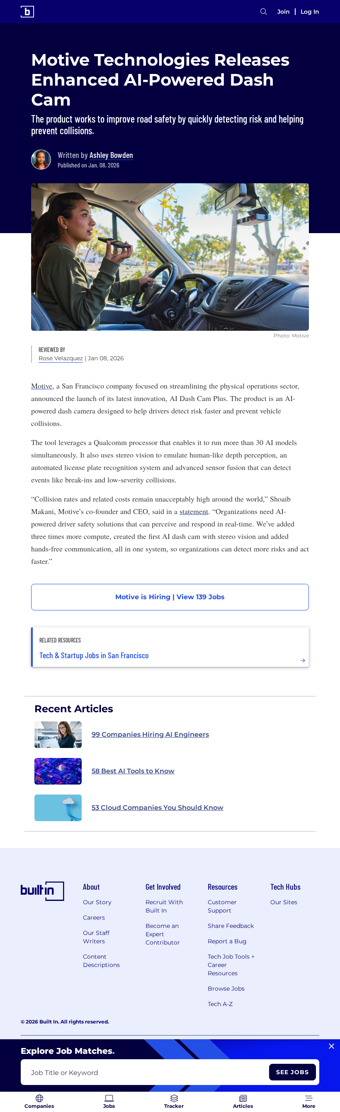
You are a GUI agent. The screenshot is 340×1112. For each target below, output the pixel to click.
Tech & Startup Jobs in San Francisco (93, 655)
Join (283, 11)
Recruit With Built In (164, 906)
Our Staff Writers (96, 937)
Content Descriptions (101, 961)
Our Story (97, 902)
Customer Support (222, 906)
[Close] (331, 1046)
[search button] (264, 12)
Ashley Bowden (111, 155)
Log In (310, 11)
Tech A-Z (220, 1004)
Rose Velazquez (61, 358)
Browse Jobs (226, 988)
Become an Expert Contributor (163, 934)
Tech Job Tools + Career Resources (231, 965)
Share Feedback (231, 926)
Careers (94, 917)
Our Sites (283, 902)
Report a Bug (227, 941)
